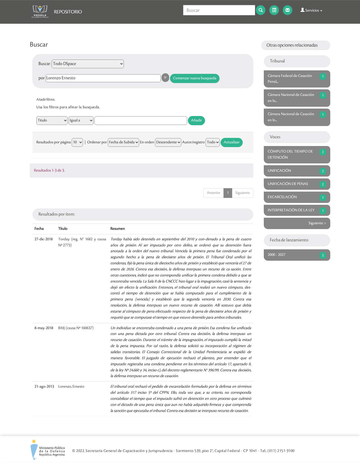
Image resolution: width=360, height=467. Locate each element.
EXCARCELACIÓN (282, 197)
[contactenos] (287, 10)
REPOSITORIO (68, 11)
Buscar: (44, 63)
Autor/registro (193, 142)
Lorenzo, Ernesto (71, 387)
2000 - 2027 (276, 255)
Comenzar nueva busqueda (194, 78)
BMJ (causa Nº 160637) (76, 328)
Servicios (312, 10)
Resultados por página (53, 142)
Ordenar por (97, 142)
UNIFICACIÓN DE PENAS (288, 184)
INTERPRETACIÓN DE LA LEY (291, 210)
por (41, 78)
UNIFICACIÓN (279, 171)
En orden (147, 142)
